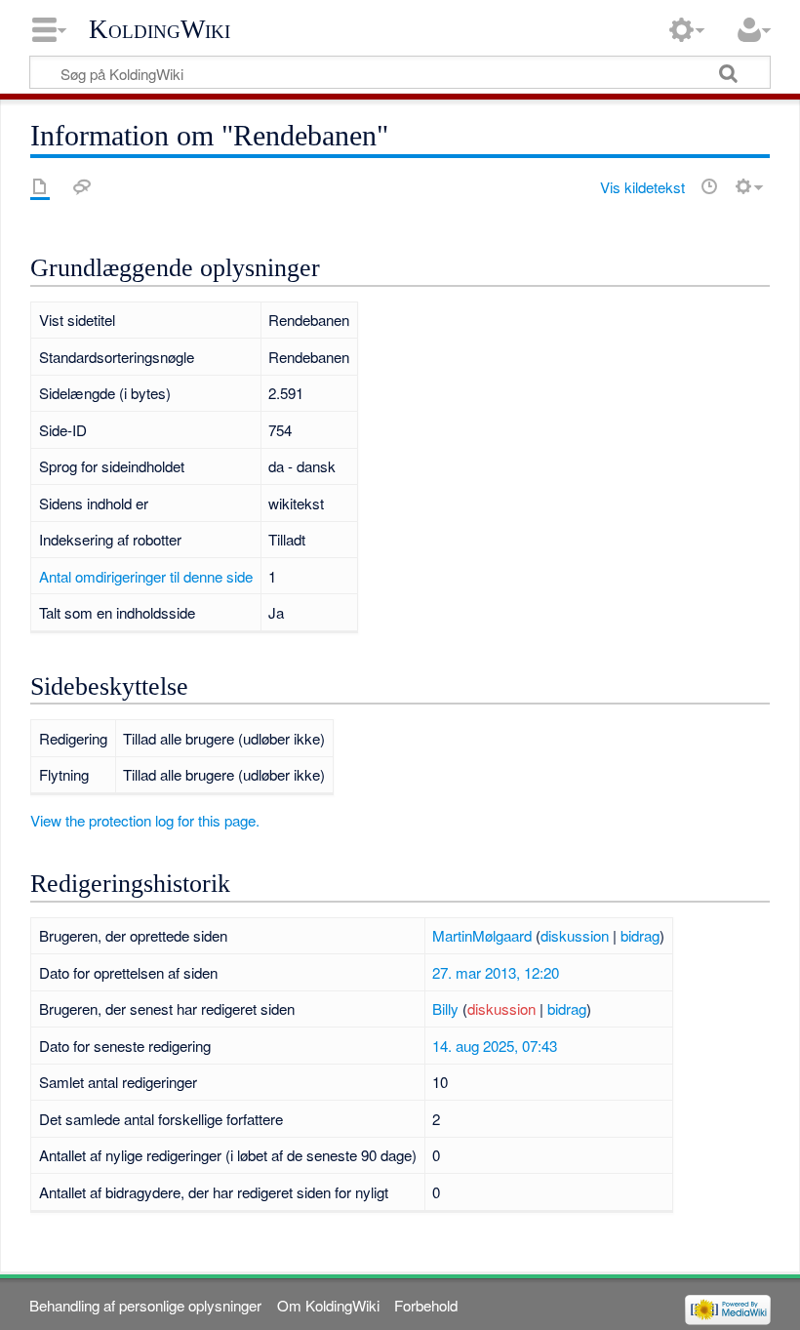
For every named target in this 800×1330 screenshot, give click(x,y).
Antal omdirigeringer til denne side (146, 576)
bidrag (640, 935)
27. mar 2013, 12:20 (495, 972)
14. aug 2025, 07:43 (494, 1045)
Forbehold (426, 1305)
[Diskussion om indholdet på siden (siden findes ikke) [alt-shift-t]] (82, 186)
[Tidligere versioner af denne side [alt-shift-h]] (709, 186)
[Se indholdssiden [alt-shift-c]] (40, 186)
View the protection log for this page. (145, 820)
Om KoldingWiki (328, 1305)
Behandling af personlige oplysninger (145, 1305)
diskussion (574, 935)
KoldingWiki (159, 29)
